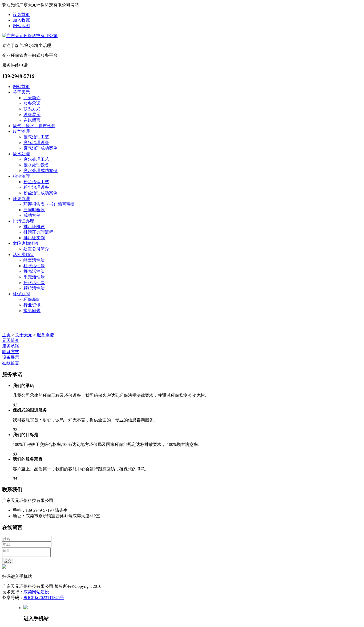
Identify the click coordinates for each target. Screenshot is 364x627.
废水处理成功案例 (40, 170)
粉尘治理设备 (36, 187)
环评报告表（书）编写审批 (49, 204)
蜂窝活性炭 (34, 260)
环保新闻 (21, 293)
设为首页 (21, 14)
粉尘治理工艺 (36, 181)
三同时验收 (34, 209)
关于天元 (21, 92)
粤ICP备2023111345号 (43, 597)
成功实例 (32, 215)
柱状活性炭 (34, 265)
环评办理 (21, 198)
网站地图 (21, 25)
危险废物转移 (25, 243)
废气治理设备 (36, 142)
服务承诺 (32, 103)
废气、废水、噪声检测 (34, 125)
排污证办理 (23, 221)
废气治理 (21, 131)
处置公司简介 (36, 249)
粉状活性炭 (34, 282)
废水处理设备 (36, 165)
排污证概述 (34, 226)
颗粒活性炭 (34, 288)
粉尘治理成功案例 (40, 193)
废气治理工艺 (36, 137)
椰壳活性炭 (34, 271)
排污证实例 (34, 237)
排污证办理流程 (38, 232)
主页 (6, 335)
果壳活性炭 (34, 277)
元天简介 (32, 97)
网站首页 (21, 86)
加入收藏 (21, 20)
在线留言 (32, 120)
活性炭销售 (23, 254)
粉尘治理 (21, 176)
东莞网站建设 (36, 592)
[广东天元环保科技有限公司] (30, 35)
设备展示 (32, 114)
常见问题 (32, 310)
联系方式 (32, 109)
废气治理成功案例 (40, 148)
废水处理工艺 (36, 159)
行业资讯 (32, 305)
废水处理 (21, 153)
